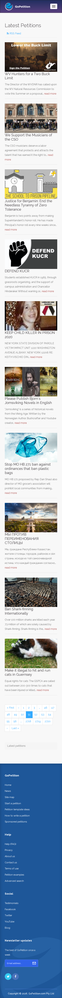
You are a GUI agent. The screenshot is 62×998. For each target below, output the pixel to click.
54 (49, 714)
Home (8, 785)
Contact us (11, 862)
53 (42, 714)
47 (52, 707)
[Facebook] (15, 976)
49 (15, 714)
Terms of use (12, 868)
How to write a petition (17, 815)
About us (10, 856)
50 (22, 714)
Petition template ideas (17, 809)
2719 (38, 721)
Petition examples (14, 874)
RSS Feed (15, 33)
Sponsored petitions (16, 821)
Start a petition (13, 803)
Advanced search (14, 881)
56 (15, 721)
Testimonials (11, 903)
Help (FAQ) (10, 844)
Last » (15, 728)
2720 (48, 721)
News (8, 791)
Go (34, 963)
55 (8, 721)
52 (35, 714)
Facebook (10, 909)
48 (8, 714)
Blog (7, 927)
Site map (9, 797)
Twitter (8, 915)
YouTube (9, 921)
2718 (28, 721)
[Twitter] (8, 976)
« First (10, 707)
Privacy (9, 850)
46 (45, 707)
